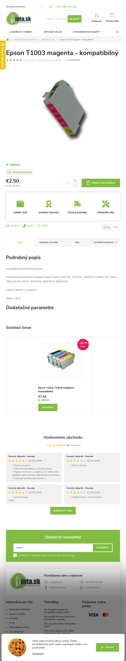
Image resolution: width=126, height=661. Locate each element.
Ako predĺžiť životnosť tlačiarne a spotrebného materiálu (59, 618)
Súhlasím (109, 647)
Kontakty (13, 618)
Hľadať (74, 19)
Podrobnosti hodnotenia (49, 60)
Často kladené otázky (19, 627)
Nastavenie (38, 654)
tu (73, 555)
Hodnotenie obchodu (63, 437)
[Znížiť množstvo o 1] (75, 185)
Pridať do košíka (103, 183)
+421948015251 (92, 587)
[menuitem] (23, 32)
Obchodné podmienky (16, 6)
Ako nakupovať (16, 631)
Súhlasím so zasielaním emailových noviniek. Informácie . (47, 555)
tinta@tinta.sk (56, 582)
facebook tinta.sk (57, 587)
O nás (12, 622)
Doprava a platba (17, 613)
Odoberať (102, 547)
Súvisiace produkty (104, 242)
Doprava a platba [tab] (48, 242)
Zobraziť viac (63, 510)
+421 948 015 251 (93, 582)
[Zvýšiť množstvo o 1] (75, 181)
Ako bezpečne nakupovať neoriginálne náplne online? (57, 611)
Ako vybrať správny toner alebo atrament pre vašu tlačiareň (59, 632)
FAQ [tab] (77, 242)
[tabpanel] (63, 375)
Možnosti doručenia (22, 172)
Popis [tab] (20, 242)
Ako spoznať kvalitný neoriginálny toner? (60, 625)
